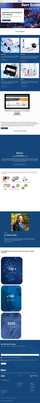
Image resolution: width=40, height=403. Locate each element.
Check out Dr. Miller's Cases (8, 241)
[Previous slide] (17, 26)
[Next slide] (18, 26)
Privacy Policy (7, 398)
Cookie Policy (11, 398)
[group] (20, 15)
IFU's (1, 394)
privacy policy (19, 357)
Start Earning (4, 128)
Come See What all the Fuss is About (19, 164)
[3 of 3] (21, 26)
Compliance (2, 398)
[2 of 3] (20, 26)
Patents (16, 398)
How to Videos (32, 388)
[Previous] (18, 244)
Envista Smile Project (19, 384)
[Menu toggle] (2, 1)
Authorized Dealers (32, 384)
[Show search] (38, 1)
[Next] (21, 244)
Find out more (4, 86)
